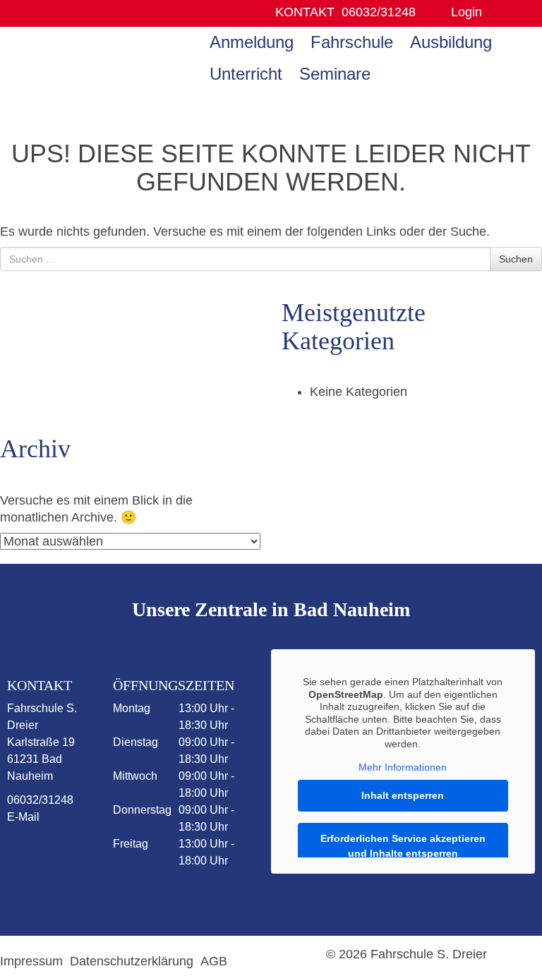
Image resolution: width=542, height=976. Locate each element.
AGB (213, 961)
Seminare (335, 73)
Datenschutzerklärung (131, 961)
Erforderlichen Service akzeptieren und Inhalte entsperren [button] (403, 846)
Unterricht (246, 73)
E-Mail (23, 817)
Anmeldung (252, 42)
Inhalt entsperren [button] (402, 795)
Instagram (41, 894)
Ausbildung (451, 42)
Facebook (41, 853)
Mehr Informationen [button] (403, 767)
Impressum (31, 961)
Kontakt (305, 12)
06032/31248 (379, 12)
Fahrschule (352, 42)
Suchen (516, 259)
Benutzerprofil (498, 12)
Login (466, 12)
